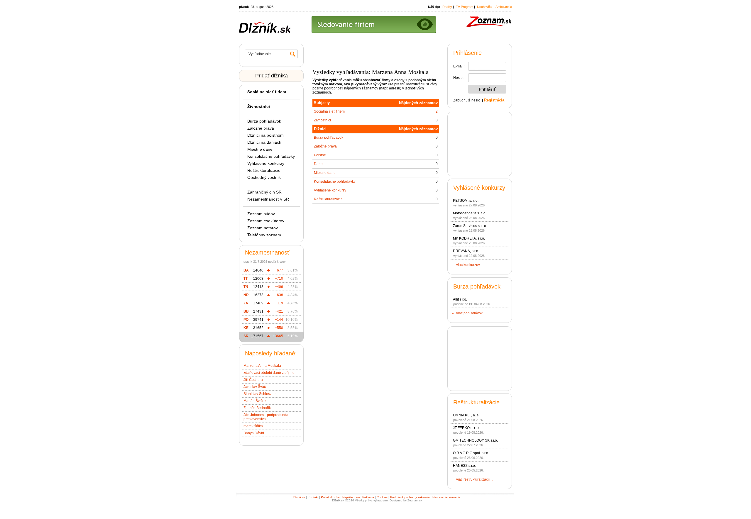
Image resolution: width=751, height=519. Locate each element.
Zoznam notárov (262, 227)
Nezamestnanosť (267, 252)
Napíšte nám (351, 497)
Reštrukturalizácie (263, 170)
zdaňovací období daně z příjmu (269, 373)
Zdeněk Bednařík (257, 408)
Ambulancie (503, 7)
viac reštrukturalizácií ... (474, 479)
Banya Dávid (253, 433)
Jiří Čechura (253, 380)
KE (245, 328)
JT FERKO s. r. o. (466, 428)
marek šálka (253, 426)
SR (245, 336)
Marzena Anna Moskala (262, 366)
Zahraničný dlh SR (264, 192)
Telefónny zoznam (264, 235)
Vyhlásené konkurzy (265, 163)
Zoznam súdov (261, 213)
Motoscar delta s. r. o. (469, 213)
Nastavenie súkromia (446, 497)
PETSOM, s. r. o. (465, 201)
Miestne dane (260, 149)
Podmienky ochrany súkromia (410, 497)
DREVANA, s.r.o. (466, 251)
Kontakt (313, 497)
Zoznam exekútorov (265, 220)
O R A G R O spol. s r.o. (471, 453)
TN (245, 287)
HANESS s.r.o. (464, 466)
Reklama (368, 497)
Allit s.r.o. (460, 299)
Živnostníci (322, 120)
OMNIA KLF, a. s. (466, 415)
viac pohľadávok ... (471, 313)
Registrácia (494, 100)
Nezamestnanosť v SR (268, 199)
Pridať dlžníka (271, 76)
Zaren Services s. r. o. (470, 226)
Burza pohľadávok (264, 121)
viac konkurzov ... (469, 265)
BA (246, 270)
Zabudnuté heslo (466, 100)
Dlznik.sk (299, 497)
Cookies (382, 497)
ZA (245, 303)
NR (246, 295)
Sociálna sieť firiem (329, 111)
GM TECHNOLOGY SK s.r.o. (475, 440)
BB (246, 311)
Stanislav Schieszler (259, 394)
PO (245, 320)
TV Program (464, 7)
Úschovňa (484, 7)
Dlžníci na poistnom (265, 135)
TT (245, 279)
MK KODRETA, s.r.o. (469, 238)
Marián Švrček (254, 401)
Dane (318, 164)
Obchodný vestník (264, 177)
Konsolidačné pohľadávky (271, 156)
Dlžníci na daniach (264, 142)
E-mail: (458, 66)
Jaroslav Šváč (254, 387)
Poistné (320, 155)
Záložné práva (260, 128)
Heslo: (458, 78)
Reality (447, 7)
